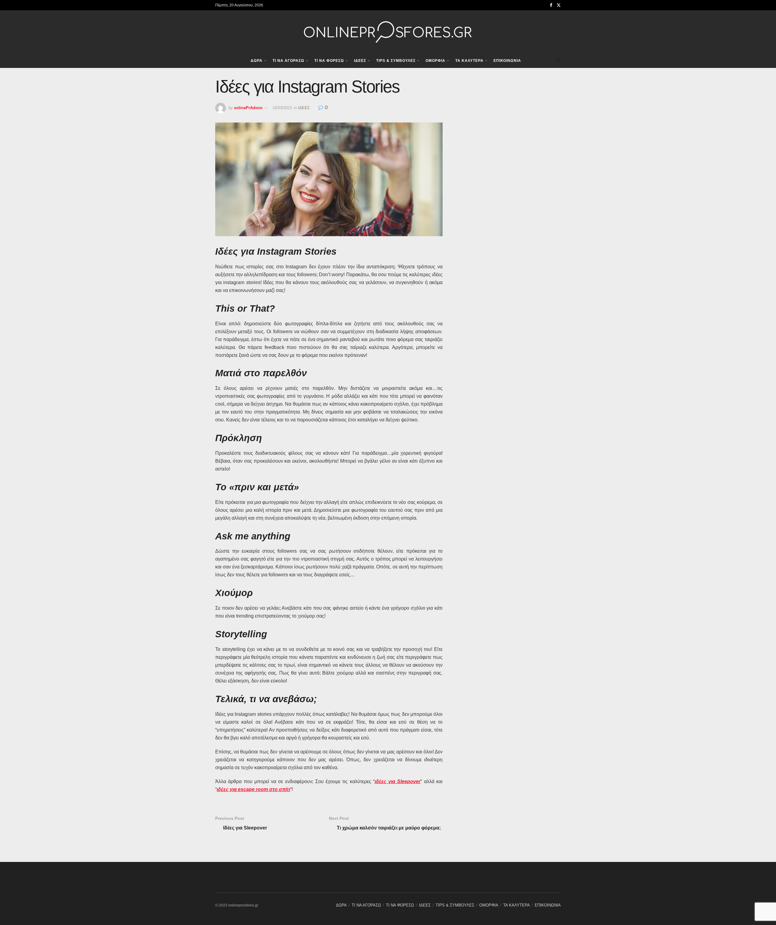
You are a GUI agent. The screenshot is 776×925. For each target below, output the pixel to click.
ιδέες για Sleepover (398, 781)
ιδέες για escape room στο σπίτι (253, 789)
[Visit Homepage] (388, 31)
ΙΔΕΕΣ (360, 61)
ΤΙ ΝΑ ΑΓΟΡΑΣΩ (288, 61)
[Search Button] (558, 60)
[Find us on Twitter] (559, 5)
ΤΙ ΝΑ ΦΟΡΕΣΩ (329, 61)
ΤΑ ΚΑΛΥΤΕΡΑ (469, 61)
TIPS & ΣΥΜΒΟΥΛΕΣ (396, 61)
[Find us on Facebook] (551, 5)
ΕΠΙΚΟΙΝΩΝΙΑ (507, 61)
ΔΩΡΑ (257, 61)
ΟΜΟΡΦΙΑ (435, 61)
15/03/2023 (282, 108)
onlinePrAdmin (248, 108)
